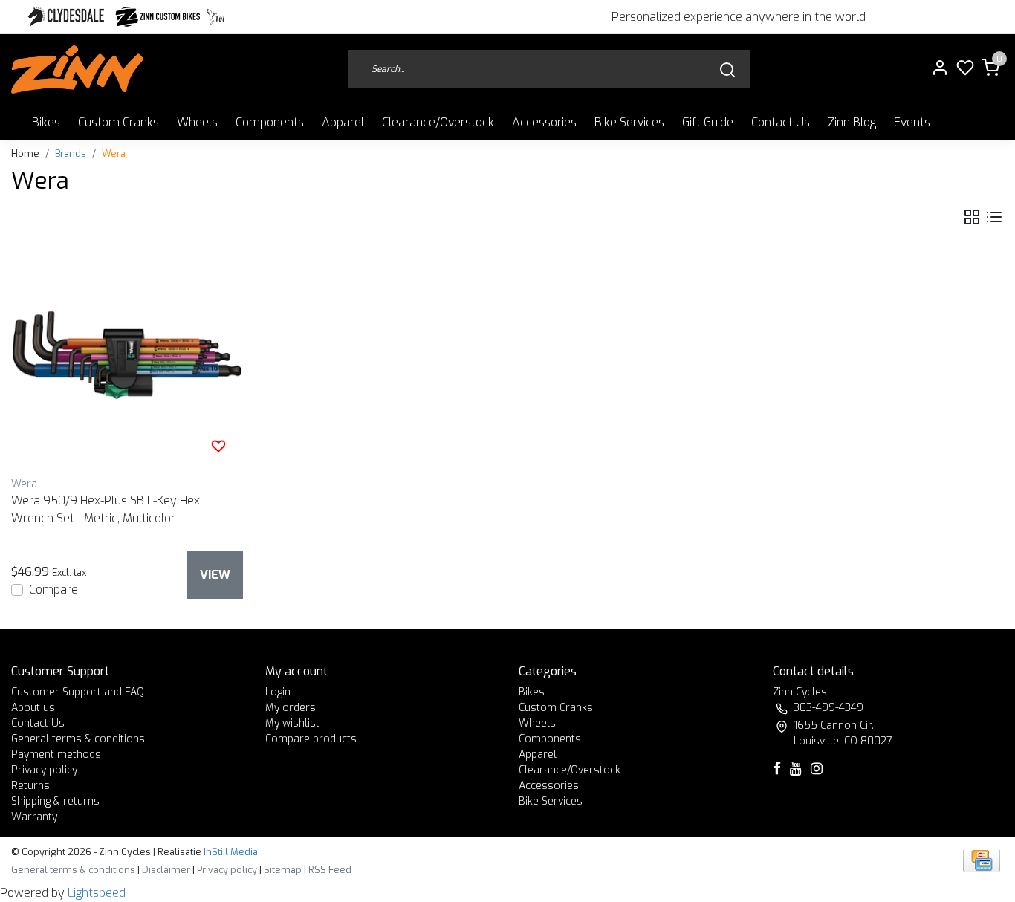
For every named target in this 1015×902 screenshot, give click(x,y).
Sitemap (283, 869)
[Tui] (216, 17)
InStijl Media (229, 852)
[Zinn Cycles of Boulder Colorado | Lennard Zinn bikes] (77, 69)
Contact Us (780, 122)
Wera (114, 153)
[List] (994, 217)
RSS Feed (329, 869)
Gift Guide (707, 122)
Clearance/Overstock (438, 122)
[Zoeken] (727, 69)
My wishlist (292, 723)
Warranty (34, 817)
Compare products (311, 739)
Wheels (197, 122)
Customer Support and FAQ (77, 692)
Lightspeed (97, 893)
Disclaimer (166, 869)
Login (278, 692)
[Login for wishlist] (218, 445)
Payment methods (56, 754)
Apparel (343, 122)
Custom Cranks (118, 122)
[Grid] (972, 217)
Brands (70, 153)
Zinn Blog (852, 122)
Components (270, 122)
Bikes (46, 122)
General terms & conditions (78, 739)
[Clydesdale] (67, 17)
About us (33, 708)
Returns (30, 786)
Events (912, 122)
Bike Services (629, 122)
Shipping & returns (55, 801)
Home (25, 153)
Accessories (544, 122)
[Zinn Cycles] (158, 17)
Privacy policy (44, 770)
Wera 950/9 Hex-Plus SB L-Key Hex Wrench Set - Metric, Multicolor (105, 509)
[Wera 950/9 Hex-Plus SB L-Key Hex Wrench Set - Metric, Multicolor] (127, 354)
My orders (290, 708)
